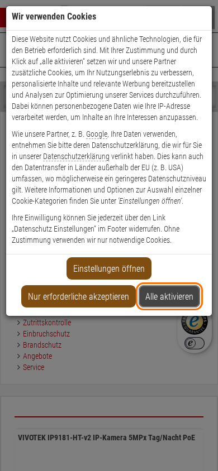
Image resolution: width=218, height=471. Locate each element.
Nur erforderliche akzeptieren (78, 296)
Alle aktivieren (169, 296)
